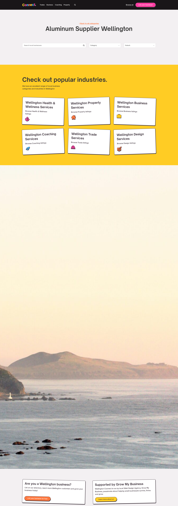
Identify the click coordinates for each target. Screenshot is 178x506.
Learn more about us (106, 499)
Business (50, 5)
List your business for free (37, 498)
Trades (42, 5)
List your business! (146, 5)
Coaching (58, 5)
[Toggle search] (75, 4)
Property (67, 5)
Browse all (130, 5)
